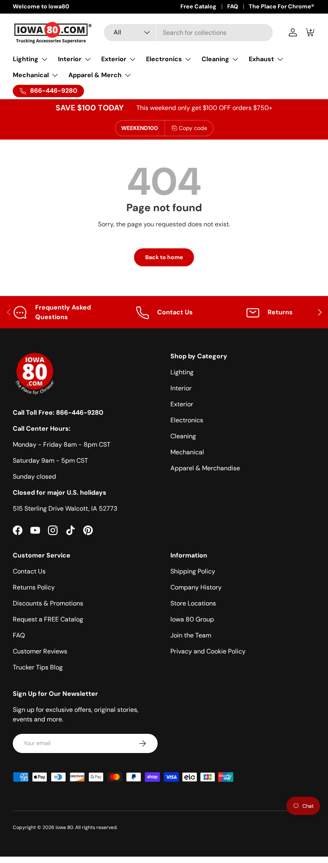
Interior (181, 388)
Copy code (193, 128)
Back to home (164, 257)
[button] (310, 32)
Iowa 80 (64, 827)
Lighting (182, 372)
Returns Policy (34, 587)
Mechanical (187, 452)
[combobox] (188, 32)
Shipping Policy (192, 571)
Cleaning (183, 436)
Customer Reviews (40, 651)
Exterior (181, 404)
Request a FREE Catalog (48, 619)
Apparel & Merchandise (205, 468)
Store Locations (193, 603)
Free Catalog (198, 6)
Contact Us (29, 571)
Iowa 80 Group (192, 619)
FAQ (232, 6)
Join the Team (190, 635)
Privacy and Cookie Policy (208, 651)
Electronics (186, 420)
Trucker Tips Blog (38, 667)
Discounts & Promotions (48, 603)
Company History (196, 587)
